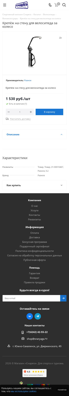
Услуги (35, 210)
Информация (35, 227)
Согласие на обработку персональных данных (34, 255)
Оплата (34, 232)
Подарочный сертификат (34, 246)
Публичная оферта (34, 259)
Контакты (34, 214)
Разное (27, 80)
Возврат (34, 277)
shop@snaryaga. (36, 338)
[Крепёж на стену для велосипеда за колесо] (34, 51)
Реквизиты (34, 219)
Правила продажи (34, 282)
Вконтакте (29, 316)
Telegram (37, 316)
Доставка (34, 237)
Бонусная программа (34, 241)
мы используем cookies (23, 391)
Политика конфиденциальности (34, 250)
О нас (34, 205)
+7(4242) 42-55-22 (37, 332)
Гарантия (34, 273)
